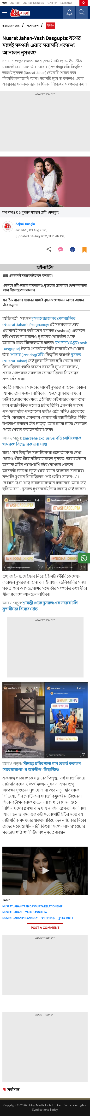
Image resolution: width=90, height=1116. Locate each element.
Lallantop (66, 2)
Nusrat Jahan (12, 912)
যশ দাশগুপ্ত (47, 918)
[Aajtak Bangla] (8, 226)
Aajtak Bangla (25, 224)
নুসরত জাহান (65, 918)
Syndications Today (45, 1110)
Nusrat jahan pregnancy (20, 918)
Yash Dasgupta (36, 912)
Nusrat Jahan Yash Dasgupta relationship (32, 906)
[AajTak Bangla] (20, 12)
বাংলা (4, 2)
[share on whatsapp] (84, 558)
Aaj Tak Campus (33, 2)
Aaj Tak (14, 2)
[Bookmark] (84, 251)
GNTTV (52, 2)
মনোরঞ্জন (33, 26)
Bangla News (11, 26)
